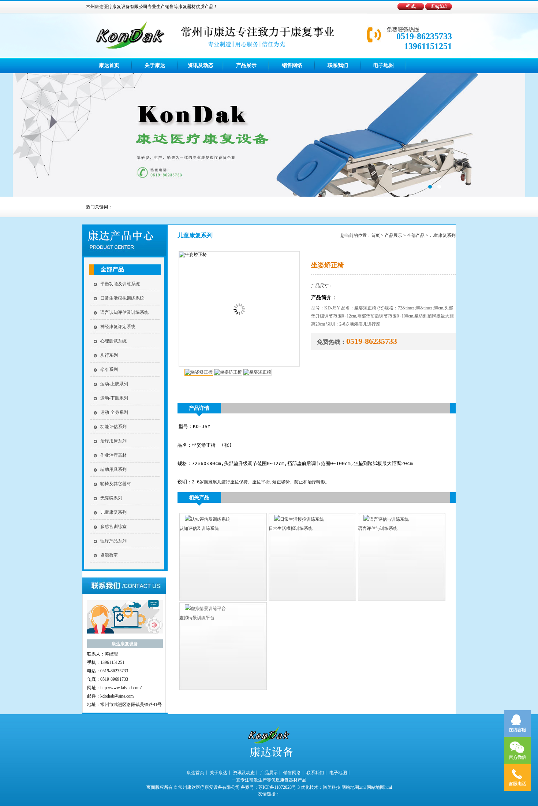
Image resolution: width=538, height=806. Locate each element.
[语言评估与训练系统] (383, 519)
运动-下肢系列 (114, 398)
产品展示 (246, 65)
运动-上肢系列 (114, 383)
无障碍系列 (111, 498)
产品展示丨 (271, 772)
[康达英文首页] (438, 8)
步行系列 (109, 355)
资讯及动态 (200, 65)
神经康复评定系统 (117, 326)
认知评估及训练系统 (199, 528)
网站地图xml (353, 787)
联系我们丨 (317, 772)
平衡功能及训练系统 (120, 283)
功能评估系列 (113, 426)
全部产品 (112, 269)
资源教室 (109, 555)
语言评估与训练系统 (377, 528)
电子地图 (383, 65)
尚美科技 (331, 787)
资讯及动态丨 (246, 772)
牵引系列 (109, 369)
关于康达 (155, 65)
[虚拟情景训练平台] (202, 608)
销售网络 (292, 65)
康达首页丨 (198, 772)
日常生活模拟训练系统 (122, 298)
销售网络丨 (294, 772)
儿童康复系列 (113, 512)
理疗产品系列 (113, 540)
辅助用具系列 (113, 469)
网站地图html (379, 787)
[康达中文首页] (411, 8)
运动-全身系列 (114, 412)
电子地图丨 (340, 772)
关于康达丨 (221, 772)
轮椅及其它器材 (115, 483)
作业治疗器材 (113, 455)
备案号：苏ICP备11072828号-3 (270, 787)
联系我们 (338, 65)
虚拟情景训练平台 (196, 617)
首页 (375, 235)
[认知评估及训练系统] (204, 519)
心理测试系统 (113, 340)
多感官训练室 (113, 526)
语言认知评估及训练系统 (124, 312)
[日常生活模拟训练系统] (296, 519)
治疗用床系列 (113, 440)
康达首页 (109, 65)
